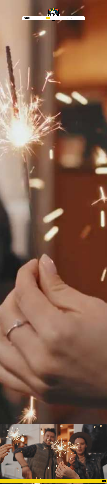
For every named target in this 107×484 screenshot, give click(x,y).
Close (104, 481)
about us (53, 18)
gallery (76, 18)
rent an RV (60, 18)
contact (81, 18)
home (48, 18)
